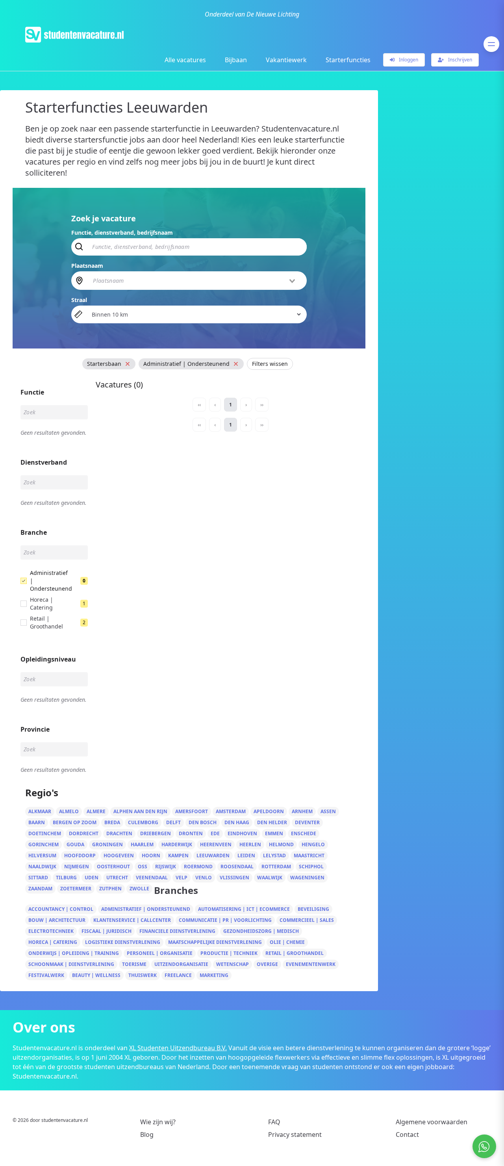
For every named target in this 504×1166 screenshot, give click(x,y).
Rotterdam (276, 866)
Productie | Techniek (229, 953)
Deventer (307, 822)
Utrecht (117, 877)
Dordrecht (83, 833)
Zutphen (110, 888)
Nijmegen (76, 866)
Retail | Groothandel (294, 953)
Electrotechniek (51, 931)
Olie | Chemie (287, 942)
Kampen (178, 855)
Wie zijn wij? (158, 1122)
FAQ (274, 1122)
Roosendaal (237, 866)
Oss (142, 866)
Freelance (178, 975)
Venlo (203, 877)
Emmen (274, 833)
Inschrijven (459, 59)
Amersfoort (191, 811)
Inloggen (408, 59)
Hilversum (42, 855)
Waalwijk (269, 877)
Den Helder (272, 822)
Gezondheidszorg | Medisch (261, 931)
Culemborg (143, 822)
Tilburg (66, 877)
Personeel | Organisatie (160, 953)
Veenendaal (152, 877)
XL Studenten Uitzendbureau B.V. (178, 1048)
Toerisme (134, 964)
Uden (91, 877)
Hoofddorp (80, 855)
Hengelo (313, 844)
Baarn (36, 822)
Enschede (303, 833)
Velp (181, 877)
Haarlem (142, 844)
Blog (147, 1134)
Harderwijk (176, 844)
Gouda (75, 844)
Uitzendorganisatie (181, 964)
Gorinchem (43, 844)
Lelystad (274, 855)
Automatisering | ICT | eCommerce (244, 909)
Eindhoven (242, 833)
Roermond (198, 866)
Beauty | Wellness (96, 975)
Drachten (119, 833)
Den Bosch (203, 822)
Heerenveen (216, 844)
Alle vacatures (185, 60)
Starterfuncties (348, 60)
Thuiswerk (142, 975)
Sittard (38, 877)
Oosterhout (113, 866)
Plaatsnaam (87, 265)
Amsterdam (231, 811)
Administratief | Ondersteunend (145, 909)
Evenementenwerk (310, 964)
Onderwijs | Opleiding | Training (73, 953)
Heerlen (250, 844)
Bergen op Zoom (74, 822)
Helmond (281, 844)
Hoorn (151, 855)
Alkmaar (39, 811)
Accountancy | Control (60, 909)
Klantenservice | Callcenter (132, 920)
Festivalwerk (46, 975)
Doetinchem (44, 833)
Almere (96, 811)
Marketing (214, 975)
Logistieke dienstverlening (122, 942)
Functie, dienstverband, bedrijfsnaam (122, 232)
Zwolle (139, 888)
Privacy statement (295, 1134)
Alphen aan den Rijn (140, 811)
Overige (267, 964)
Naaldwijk (42, 866)
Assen (328, 811)
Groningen (107, 844)
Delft (173, 822)
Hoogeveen (119, 855)
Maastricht (309, 855)
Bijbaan (236, 60)
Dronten (191, 833)
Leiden (246, 855)
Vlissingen (234, 877)
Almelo (69, 811)
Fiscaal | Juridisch (107, 931)
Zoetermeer (75, 888)
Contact (407, 1134)
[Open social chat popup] (484, 1146)
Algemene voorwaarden (431, 1122)
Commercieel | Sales (307, 920)
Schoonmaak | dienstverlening (71, 964)
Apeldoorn (269, 811)
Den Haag (236, 822)
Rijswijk (165, 866)
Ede (215, 833)
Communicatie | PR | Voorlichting (225, 920)
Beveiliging (313, 909)
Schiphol (311, 866)
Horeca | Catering (52, 942)
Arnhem (302, 811)
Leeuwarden (213, 855)
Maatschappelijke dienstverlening (215, 942)
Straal (79, 300)
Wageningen (307, 877)
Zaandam (40, 888)
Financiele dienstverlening (177, 931)
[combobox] (194, 280)
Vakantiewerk (286, 60)
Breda (112, 822)
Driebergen (155, 833)
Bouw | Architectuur (56, 920)
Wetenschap (232, 964)
